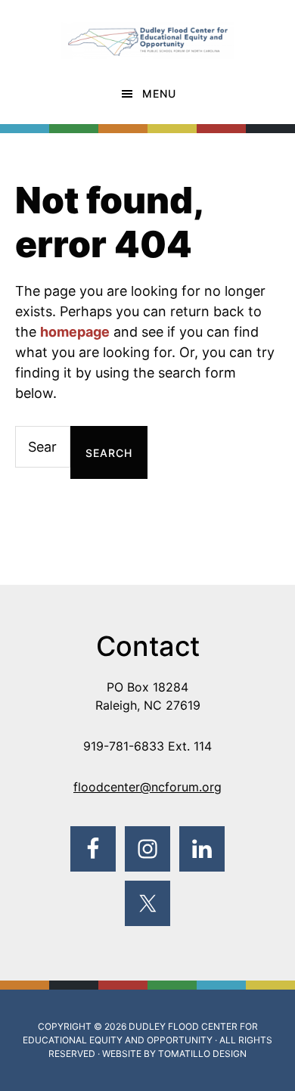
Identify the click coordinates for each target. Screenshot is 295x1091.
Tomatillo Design (202, 1053)
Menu (159, 93)
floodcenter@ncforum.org (147, 786)
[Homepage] (148, 32)
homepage (75, 332)
